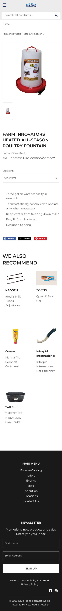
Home (6, 24)
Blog (31, 485)
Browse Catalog (31, 470)
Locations (31, 496)
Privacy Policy (29, 584)
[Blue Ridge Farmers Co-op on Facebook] (50, 591)
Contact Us (31, 501)
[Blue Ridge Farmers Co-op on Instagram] (56, 591)
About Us (31, 491)
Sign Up (31, 568)
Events (31, 480)
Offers (31, 475)
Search (14, 580)
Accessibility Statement (35, 580)
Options (8, 170)
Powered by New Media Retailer (30, 604)
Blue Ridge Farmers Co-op (34, 600)
